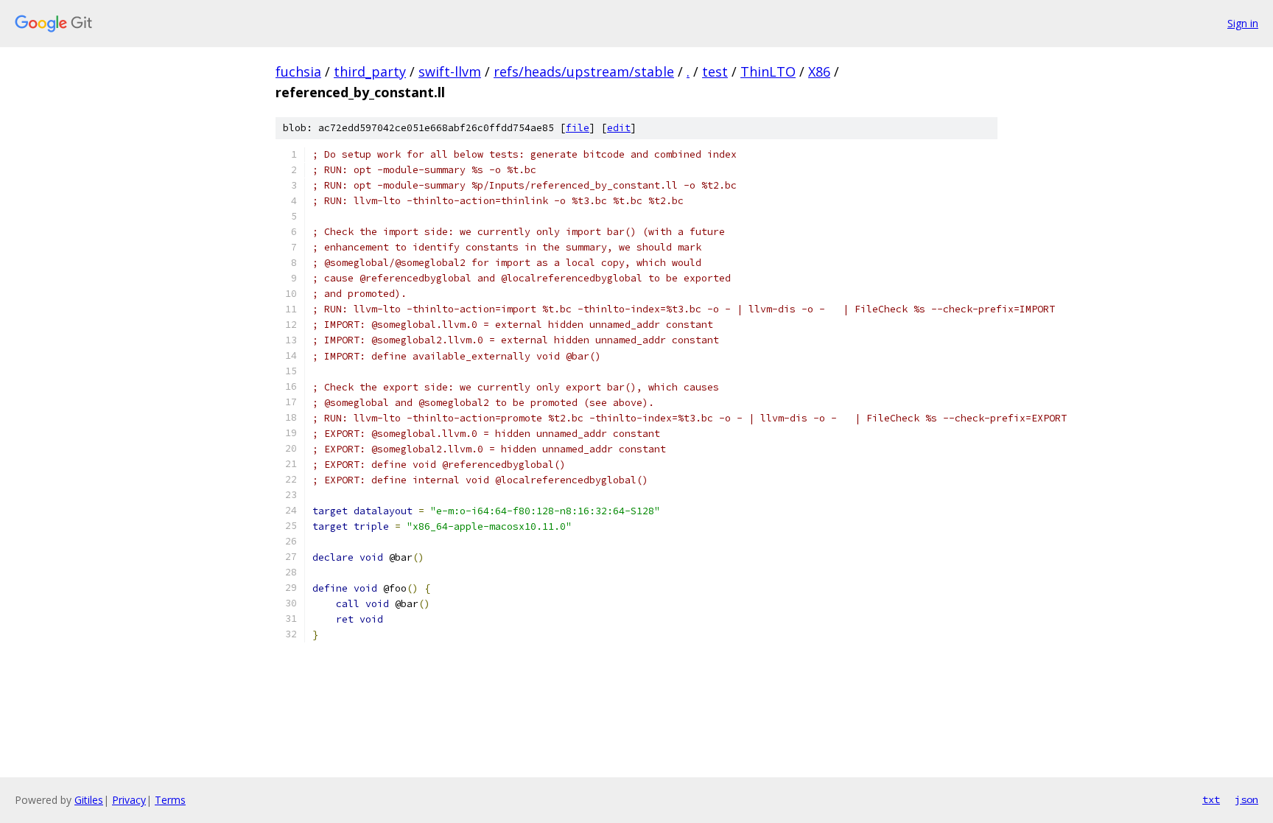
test (715, 71)
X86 (819, 71)
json (1246, 799)
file (577, 128)
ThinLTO (768, 71)
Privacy (129, 800)
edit (619, 128)
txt (1211, 799)
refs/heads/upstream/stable (584, 71)
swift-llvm (449, 71)
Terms (170, 800)
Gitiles (88, 800)
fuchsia (298, 71)
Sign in (1242, 23)
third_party (370, 71)
